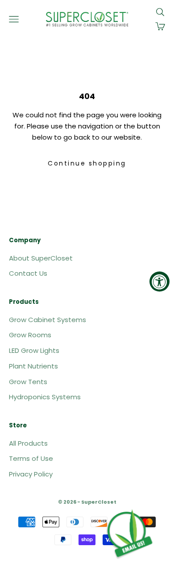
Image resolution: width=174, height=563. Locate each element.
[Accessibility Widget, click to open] (159, 282)
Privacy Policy (31, 474)
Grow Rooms (30, 334)
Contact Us (28, 273)
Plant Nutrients (33, 366)
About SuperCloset (41, 258)
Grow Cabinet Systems (47, 319)
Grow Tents (28, 381)
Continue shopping (87, 163)
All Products (28, 443)
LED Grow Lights (34, 350)
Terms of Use (31, 458)
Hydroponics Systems (45, 397)
